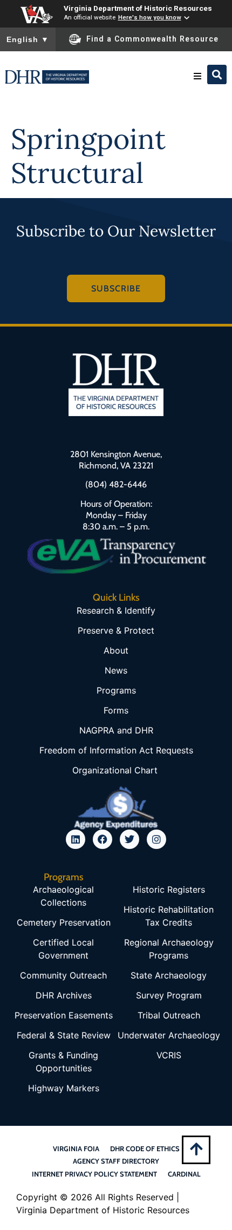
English (27, 39)
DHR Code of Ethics (145, 1148)
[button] (197, 76)
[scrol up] (196, 1148)
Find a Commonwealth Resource (152, 39)
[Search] (217, 74)
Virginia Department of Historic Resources (138, 8)
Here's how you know (149, 17)
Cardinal (184, 1174)
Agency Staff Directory (116, 1161)
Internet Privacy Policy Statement (94, 1174)
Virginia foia (76, 1148)
